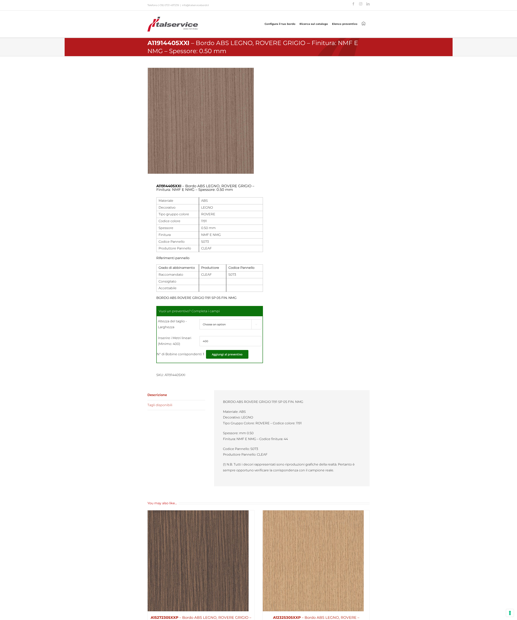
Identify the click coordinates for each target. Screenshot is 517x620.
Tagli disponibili (159, 405)
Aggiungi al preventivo (227, 354)
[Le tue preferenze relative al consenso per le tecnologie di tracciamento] (510, 613)
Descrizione (157, 395)
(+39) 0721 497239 (168, 5)
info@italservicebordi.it (195, 5)
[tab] (176, 395)
